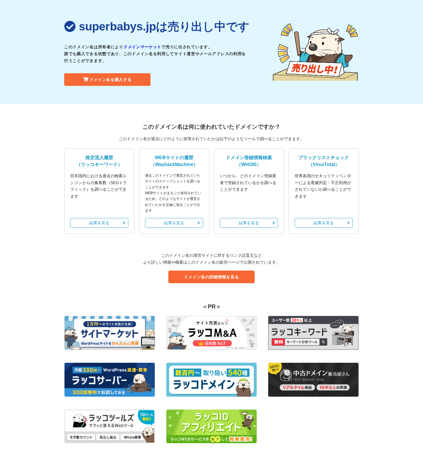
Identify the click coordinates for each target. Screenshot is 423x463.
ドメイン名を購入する (110, 79)
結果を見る (99, 223)
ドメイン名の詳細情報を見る (211, 277)
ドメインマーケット (142, 47)
